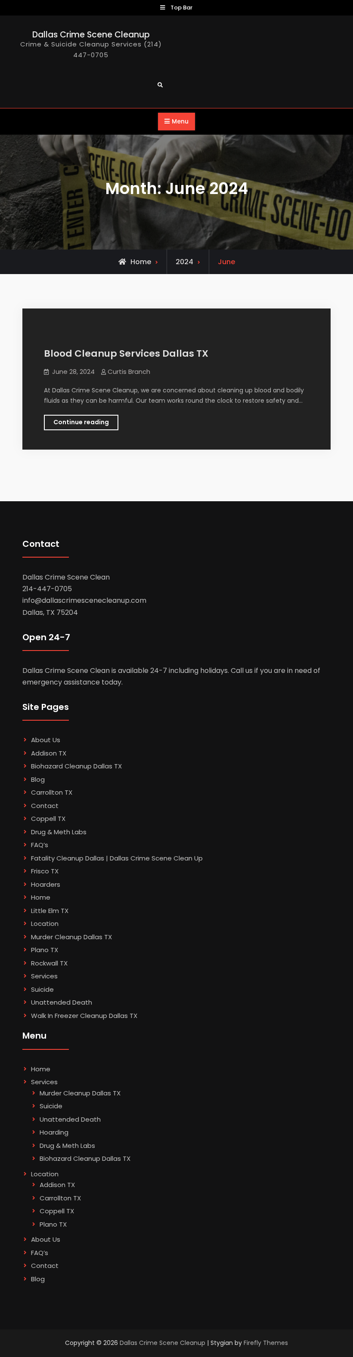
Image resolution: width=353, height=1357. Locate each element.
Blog (38, 779)
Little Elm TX (49, 910)
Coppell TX (48, 818)
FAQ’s (39, 844)
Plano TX (44, 949)
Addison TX (48, 753)
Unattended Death (61, 1002)
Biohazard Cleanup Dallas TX (76, 766)
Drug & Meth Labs (59, 831)
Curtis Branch (129, 371)
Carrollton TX (51, 792)
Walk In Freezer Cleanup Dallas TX (84, 1015)
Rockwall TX (49, 963)
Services (44, 976)
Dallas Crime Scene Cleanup (91, 34)
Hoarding (54, 1132)
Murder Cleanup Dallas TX (71, 936)
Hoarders (45, 884)
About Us (45, 739)
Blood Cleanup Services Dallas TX (126, 353)
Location (45, 923)
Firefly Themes (266, 1342)
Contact (45, 805)
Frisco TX (45, 871)
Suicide (42, 989)
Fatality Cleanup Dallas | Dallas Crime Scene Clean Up (117, 858)
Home (40, 897)
